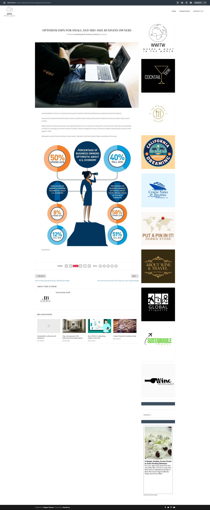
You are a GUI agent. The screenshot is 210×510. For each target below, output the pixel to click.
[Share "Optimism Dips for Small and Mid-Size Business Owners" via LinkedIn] (80, 266)
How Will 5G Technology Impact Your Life (97, 337)
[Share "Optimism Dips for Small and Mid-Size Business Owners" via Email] (85, 266)
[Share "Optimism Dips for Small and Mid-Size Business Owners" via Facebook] (66, 266)
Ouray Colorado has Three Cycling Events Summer (34, 3)
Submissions (184, 11)
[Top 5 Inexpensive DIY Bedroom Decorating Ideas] (74, 326)
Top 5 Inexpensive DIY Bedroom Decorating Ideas (72, 337)
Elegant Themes (49, 507)
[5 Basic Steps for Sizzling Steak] (124, 326)
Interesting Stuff (79, 34)
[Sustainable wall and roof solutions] (48, 326)
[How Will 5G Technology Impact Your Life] (99, 326)
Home (174, 11)
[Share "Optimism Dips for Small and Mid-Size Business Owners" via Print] (89, 266)
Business (89, 34)
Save (76, 266)
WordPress (66, 507)
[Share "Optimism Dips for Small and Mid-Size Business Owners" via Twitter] (71, 266)
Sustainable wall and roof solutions (46, 337)
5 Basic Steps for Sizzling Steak (124, 336)
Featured (96, 34)
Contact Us (198, 11)
